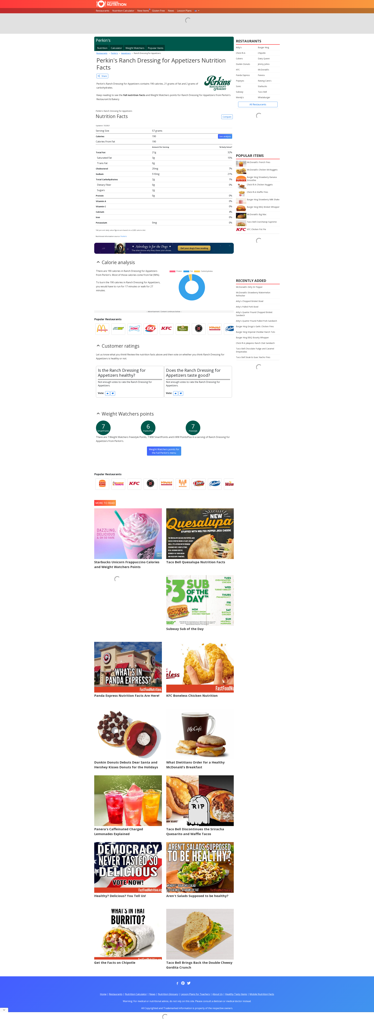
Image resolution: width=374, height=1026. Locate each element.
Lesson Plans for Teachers (195, 994)
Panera (261, 75)
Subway (239, 91)
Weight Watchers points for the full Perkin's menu (164, 451)
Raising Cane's (264, 80)
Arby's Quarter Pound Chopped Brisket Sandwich (254, 314)
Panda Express (243, 75)
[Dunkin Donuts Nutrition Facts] (118, 484)
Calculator (116, 48)
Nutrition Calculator (123, 10)
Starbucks (262, 86)
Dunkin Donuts (243, 64)
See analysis (225, 136)
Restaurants (102, 10)
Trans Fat (102, 163)
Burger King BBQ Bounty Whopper (252, 337)
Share (103, 76)
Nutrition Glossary (168, 994)
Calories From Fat (105, 141)
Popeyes (240, 80)
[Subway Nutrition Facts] (118, 329)
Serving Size (102, 130)
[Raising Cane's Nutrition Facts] (199, 484)
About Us (217, 994)
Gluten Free (158, 10)
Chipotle (262, 53)
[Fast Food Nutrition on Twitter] (188, 983)
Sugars (101, 190)
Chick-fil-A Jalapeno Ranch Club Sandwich (255, 343)
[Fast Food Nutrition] (111, 3)
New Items (143, 10)
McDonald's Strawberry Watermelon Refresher (253, 294)
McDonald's (263, 69)
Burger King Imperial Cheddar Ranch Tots (255, 332)
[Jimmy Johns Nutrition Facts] (199, 329)
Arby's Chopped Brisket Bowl (249, 301)
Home (103, 994)
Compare (227, 116)
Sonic (238, 86)
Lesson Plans (184, 10)
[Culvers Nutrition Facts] (231, 329)
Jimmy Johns (264, 64)
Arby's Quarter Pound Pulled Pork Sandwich (256, 320)
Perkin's (124, 236)
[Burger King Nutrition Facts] (102, 484)
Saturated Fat (104, 157)
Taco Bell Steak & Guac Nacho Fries (253, 357)
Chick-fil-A (240, 53)
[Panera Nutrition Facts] (182, 329)
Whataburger (264, 97)
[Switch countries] (197, 10)
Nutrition (102, 48)
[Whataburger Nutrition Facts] (182, 484)
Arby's (239, 47)
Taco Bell (262, 91)
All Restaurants (258, 104)
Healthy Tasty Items (236, 994)
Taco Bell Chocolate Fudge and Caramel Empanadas (255, 350)
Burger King (263, 47)
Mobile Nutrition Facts (262, 994)
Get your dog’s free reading (194, 248)
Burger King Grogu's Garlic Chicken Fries (255, 326)
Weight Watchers (134, 48)
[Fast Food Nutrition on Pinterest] (183, 983)
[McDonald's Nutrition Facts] (102, 329)
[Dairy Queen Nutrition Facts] (150, 329)
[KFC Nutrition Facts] (166, 329)
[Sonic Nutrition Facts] (134, 329)
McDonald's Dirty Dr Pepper (249, 287)
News (171, 10)
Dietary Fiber (104, 184)
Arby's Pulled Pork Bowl (247, 306)
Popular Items (155, 48)
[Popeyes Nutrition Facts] (215, 329)
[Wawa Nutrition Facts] (231, 484)
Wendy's (240, 97)
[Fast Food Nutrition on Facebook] (177, 983)
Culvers (239, 58)
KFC (238, 69)
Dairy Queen (264, 58)
